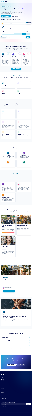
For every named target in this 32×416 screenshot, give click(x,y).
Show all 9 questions (16, 348)
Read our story (6, 323)
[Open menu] (30, 1)
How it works (2, 385)
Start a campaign (3, 384)
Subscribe (28, 404)
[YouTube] (3, 380)
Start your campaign (5, 16)
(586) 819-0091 (4, 406)
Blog (1, 395)
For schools (2, 388)
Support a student (21, 364)
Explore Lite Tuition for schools (8, 291)
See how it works (15, 16)
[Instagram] (1, 380)
